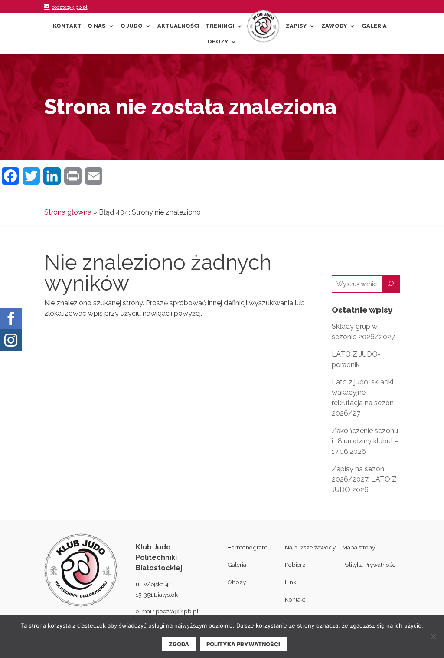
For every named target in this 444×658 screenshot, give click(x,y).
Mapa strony (358, 547)
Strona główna (67, 212)
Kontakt (67, 26)
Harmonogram (247, 547)
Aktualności (178, 26)
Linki (291, 582)
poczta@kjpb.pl (177, 611)
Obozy (217, 42)
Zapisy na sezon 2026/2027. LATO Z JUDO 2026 (364, 479)
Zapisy (296, 26)
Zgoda (179, 644)
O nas (97, 26)
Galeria (374, 26)
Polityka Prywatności (369, 564)
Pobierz (295, 564)
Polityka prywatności (243, 644)
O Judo (132, 26)
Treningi (220, 26)
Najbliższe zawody (310, 547)
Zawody (334, 26)
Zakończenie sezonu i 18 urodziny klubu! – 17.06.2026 (365, 441)
